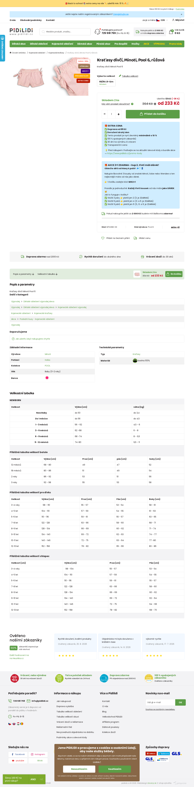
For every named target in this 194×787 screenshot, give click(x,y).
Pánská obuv (103, 44)
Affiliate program (110, 722)
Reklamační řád (64, 727)
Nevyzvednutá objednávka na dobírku (75, 732)
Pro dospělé (120, 44)
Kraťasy (136, 354)
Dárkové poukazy (110, 727)
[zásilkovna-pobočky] (152, 754)
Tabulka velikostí (130, 76)
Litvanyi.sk (152, 783)
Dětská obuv (19, 44)
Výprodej (15, 301)
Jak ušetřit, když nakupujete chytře (32, 338)
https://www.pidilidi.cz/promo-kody (124, 153)
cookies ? (97, 762)
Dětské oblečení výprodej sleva (39, 301)
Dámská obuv (84, 44)
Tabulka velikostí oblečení (69, 711)
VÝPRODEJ (159, 44)
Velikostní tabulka (46, 274)
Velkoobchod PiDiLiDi (112, 716)
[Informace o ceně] (155, 104)
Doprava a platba (65, 706)
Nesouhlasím (79, 769)
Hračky (135, 44)
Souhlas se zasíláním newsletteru (160, 709)
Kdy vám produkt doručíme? (116, 104)
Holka (47, 360)
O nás (12, 20)
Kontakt (50, 20)
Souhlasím (114, 769)
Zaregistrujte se (121, 14)
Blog (104, 711)
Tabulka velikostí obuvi (68, 716)
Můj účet (179, 20)
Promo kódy (175, 44)
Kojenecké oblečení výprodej (72, 307)
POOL (47, 365)
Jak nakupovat (64, 701)
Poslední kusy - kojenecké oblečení (37, 319)
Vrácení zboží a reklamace (70, 722)
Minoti (48, 354)
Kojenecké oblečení (62, 44)
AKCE (146, 44)
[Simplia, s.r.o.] (179, 783)
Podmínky (180, 9)
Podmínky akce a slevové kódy (72, 737)
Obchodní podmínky (30, 20)
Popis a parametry (22, 274)
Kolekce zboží (109, 732)
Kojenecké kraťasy (56, 53)
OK (180, 702)
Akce (13, 319)
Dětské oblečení (39, 44)
